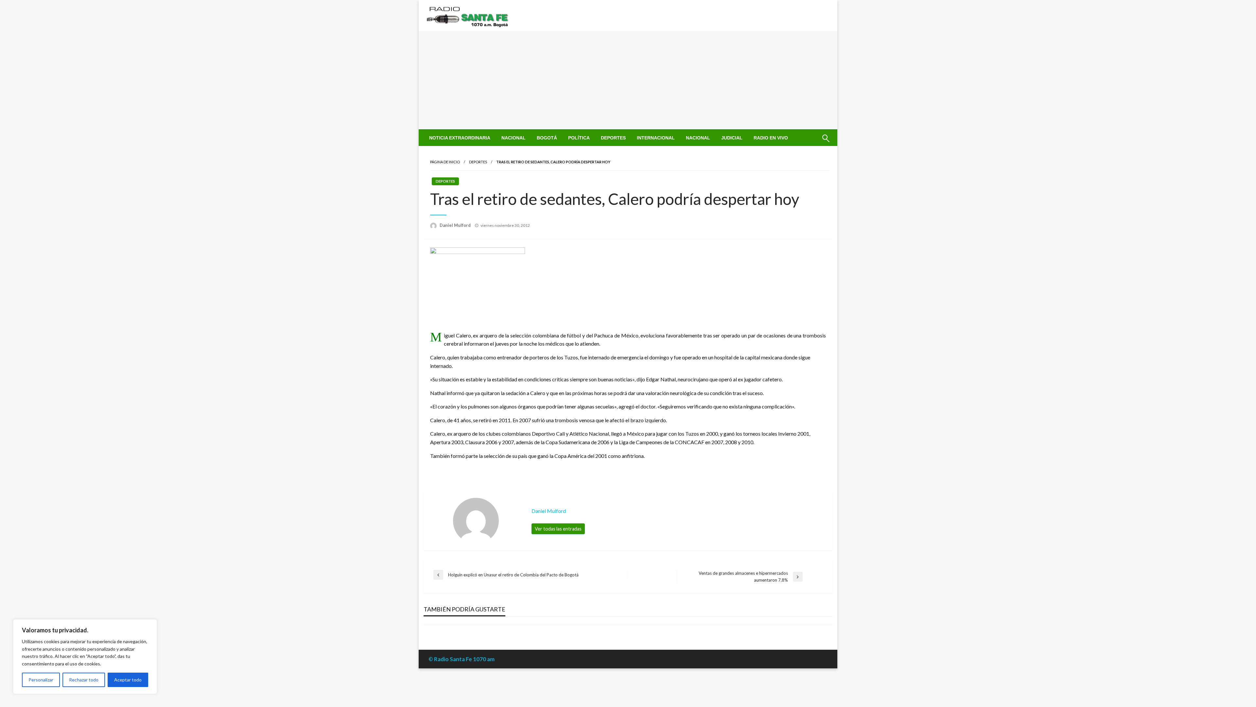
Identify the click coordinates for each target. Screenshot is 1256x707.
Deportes (613, 137)
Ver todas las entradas (558, 529)
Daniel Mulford (456, 225)
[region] (85, 656)
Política (579, 137)
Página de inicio (445, 162)
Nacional (513, 137)
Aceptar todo (128, 679)
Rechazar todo (83, 679)
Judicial (731, 137)
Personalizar (40, 679)
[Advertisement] (628, 80)
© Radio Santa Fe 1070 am (461, 659)
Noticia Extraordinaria (459, 137)
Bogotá (547, 137)
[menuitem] (460, 138)
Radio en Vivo (771, 137)
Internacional (656, 137)
